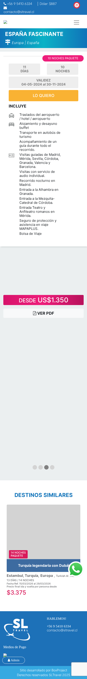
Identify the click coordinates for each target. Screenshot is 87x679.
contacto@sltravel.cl (62, 630)
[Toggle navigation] (76, 22)
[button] (35, 467)
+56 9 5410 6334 (59, 626)
